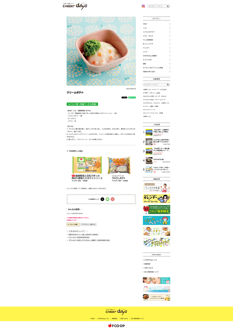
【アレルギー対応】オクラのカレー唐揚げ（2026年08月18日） (89, 240)
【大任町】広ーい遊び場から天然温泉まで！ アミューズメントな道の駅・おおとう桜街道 (161, 150)
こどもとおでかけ (158, 134)
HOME (93, 318)
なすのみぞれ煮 (158, 159)
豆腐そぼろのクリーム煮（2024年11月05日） (83, 234)
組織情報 (147, 264)
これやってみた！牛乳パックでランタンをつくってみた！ (161, 169)
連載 (144, 63)
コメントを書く (73, 224)
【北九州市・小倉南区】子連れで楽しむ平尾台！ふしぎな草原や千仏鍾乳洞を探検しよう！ (161, 131)
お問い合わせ (148, 268)
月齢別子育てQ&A (149, 71)
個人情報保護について (151, 272)
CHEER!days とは (150, 260)
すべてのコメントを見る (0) (88, 224)
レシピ (155, 162)
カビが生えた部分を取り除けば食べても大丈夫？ (161, 140)
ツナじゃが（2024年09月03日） (79, 237)
